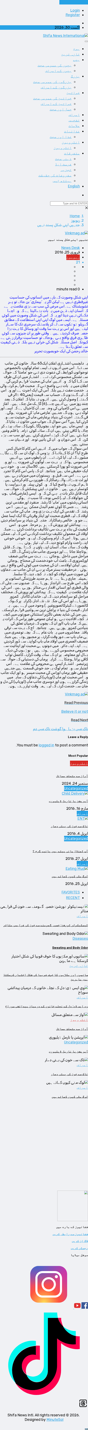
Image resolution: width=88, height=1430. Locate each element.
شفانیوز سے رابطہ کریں (70, 1234)
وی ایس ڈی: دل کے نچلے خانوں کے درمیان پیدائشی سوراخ (46, 1006)
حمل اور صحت (61, 109)
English (74, 186)
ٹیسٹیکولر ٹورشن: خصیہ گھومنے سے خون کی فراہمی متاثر (45, 925)
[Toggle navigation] (86, 41)
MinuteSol (54, 1419)
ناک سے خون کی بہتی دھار (69, 826)
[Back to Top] (86, 1429)
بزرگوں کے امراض (56, 87)
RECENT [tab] (73, 898)
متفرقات (72, 153)
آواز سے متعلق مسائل (72, 776)
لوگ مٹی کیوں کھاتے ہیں (70, 876)
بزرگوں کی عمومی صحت (52, 82)
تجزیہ (66, 170)
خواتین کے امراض (56, 104)
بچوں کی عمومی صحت (55, 65)
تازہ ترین (70, 54)
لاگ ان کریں (80, 1241)
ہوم (76, 49)
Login (75, 10)
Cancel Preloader (73, 2)
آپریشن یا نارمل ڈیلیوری (68, 801)
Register (72, 15)
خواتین (73, 93)
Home (75, 216)
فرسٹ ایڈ (63, 164)
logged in (46, 745)
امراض (74, 115)
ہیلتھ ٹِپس (62, 181)
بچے (76, 60)
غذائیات (72, 131)
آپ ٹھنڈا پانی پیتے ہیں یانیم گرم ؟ (60, 851)
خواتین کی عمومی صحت (52, 98)
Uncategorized (76, 788)
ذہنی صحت (63, 159)
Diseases (80, 938)
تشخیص (74, 120)
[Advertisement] (44, 1147)
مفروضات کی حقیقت (55, 175)
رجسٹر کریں (79, 1248)
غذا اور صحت (61, 137)
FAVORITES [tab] (71, 892)
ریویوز (75, 220)
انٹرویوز (71, 142)
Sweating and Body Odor (70, 947)
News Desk (70, 248)
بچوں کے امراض (58, 71)
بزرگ (75, 76)
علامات (74, 126)
